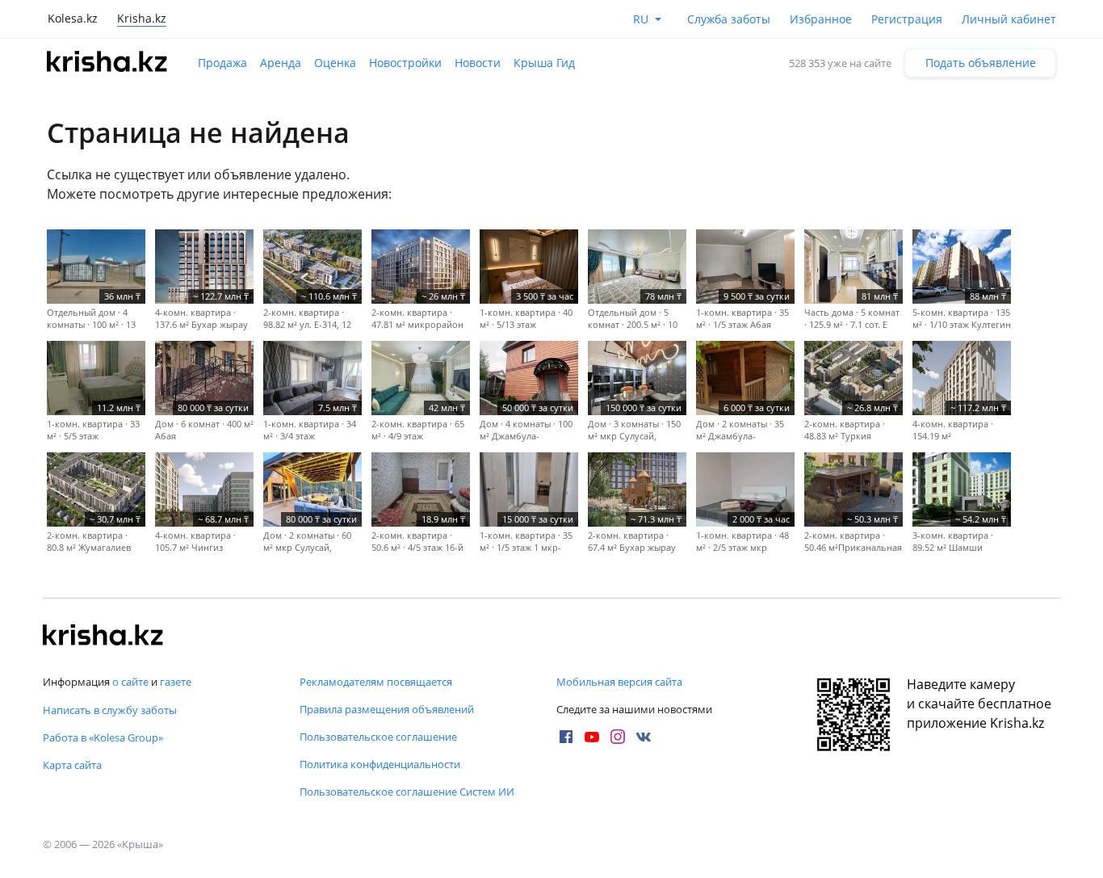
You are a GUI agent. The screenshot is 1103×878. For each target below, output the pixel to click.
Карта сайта (72, 765)
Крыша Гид (544, 62)
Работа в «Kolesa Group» (103, 737)
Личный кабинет (1009, 19)
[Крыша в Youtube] (592, 736)
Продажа (222, 62)
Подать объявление (980, 62)
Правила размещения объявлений (387, 709)
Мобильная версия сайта (619, 681)
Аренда (280, 62)
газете (175, 681)
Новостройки (405, 62)
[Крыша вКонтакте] (643, 736)
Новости (478, 62)
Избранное (821, 19)
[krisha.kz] (103, 636)
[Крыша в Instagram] (617, 736)
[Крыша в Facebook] (566, 736)
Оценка (335, 62)
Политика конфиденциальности (380, 764)
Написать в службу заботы (110, 710)
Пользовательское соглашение (378, 736)
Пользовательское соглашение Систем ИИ (407, 791)
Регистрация (906, 19)
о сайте (130, 681)
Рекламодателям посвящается (376, 681)
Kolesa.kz (73, 18)
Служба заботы (728, 19)
